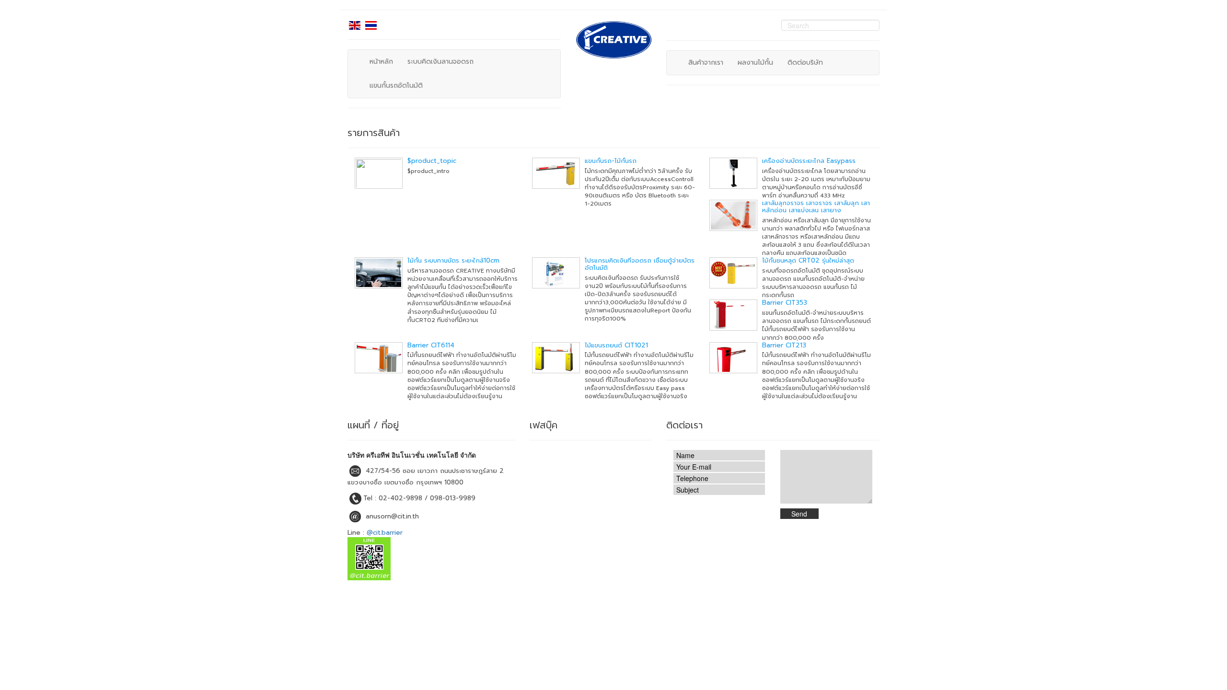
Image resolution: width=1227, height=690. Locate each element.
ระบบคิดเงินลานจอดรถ (440, 62)
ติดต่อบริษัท (805, 63)
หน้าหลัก (381, 62)
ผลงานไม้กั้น (755, 63)
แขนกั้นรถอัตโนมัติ (396, 85)
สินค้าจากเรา (705, 63)
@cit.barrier (385, 533)
